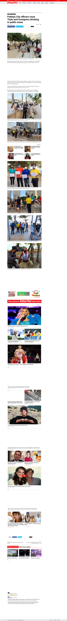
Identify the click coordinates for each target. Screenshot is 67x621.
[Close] (45, 93)
